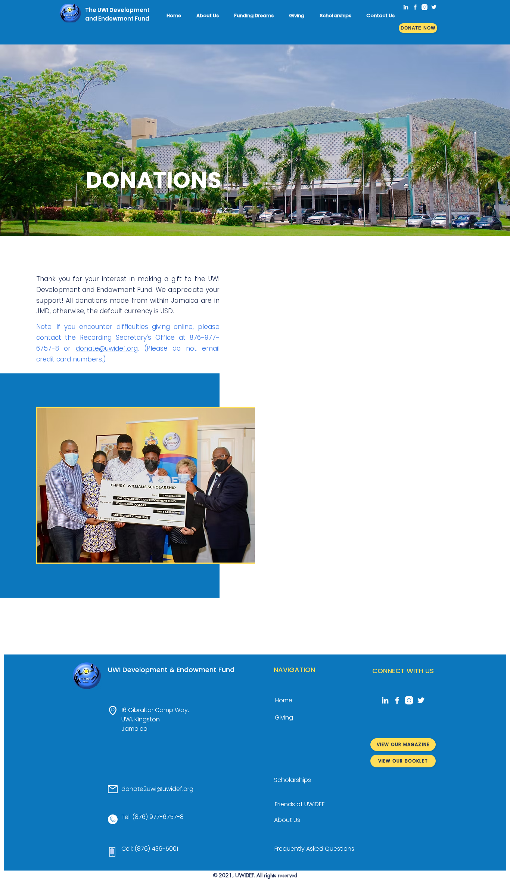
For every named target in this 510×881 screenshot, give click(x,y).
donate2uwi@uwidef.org (157, 789)
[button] (209, 15)
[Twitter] (433, 7)
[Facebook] (415, 7)
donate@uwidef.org (107, 348)
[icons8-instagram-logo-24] (424, 7)
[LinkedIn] (405, 7)
